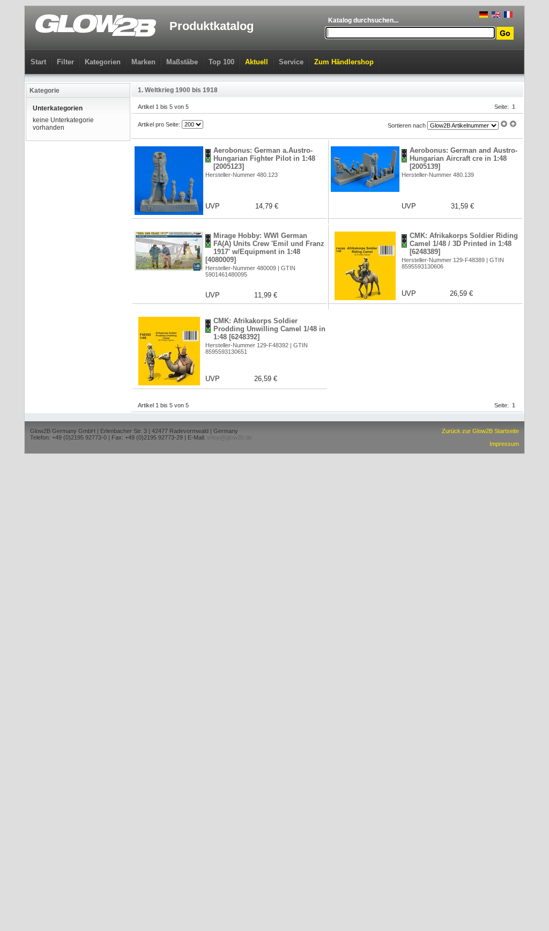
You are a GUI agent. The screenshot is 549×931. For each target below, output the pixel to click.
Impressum (504, 444)
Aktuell (256, 62)
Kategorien (103, 62)
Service (291, 62)
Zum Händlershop (344, 62)
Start (38, 62)
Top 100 (221, 62)
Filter (65, 62)
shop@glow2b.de (229, 437)
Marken (143, 62)
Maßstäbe (182, 62)
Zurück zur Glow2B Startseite (480, 431)
